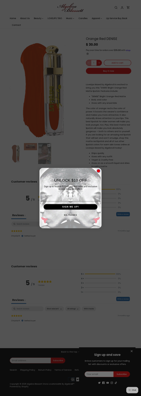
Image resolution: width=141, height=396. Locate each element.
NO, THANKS (70, 215)
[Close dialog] (98, 171)
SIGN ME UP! (70, 207)
